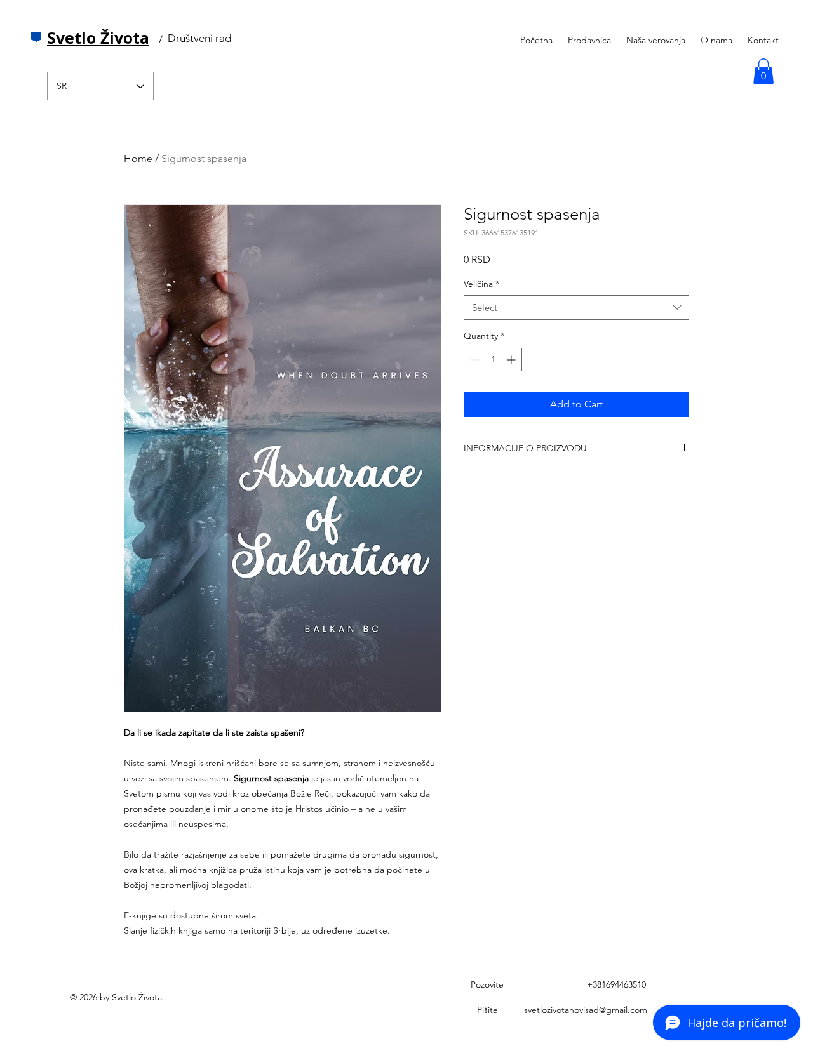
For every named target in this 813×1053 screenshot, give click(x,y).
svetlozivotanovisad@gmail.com (585, 1010)
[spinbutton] (492, 359)
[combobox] (576, 307)
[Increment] (512, 359)
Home (138, 158)
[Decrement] (473, 359)
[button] (763, 71)
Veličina (481, 283)
